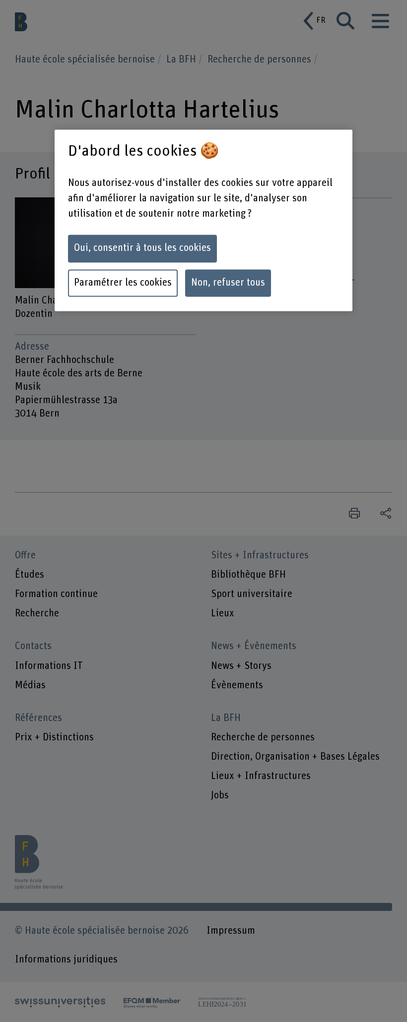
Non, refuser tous (228, 283)
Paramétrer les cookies (123, 283)
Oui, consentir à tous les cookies (142, 248)
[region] (203, 220)
